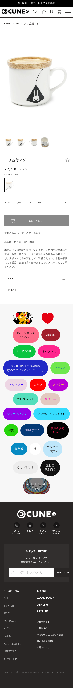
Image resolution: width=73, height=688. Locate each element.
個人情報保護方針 (46, 641)
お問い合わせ (43, 647)
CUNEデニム (32, 430)
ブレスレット (25, 399)
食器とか (50, 399)
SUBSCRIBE (63, 572)
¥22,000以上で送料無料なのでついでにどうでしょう (25, 368)
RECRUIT (42, 611)
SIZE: (7, 202)
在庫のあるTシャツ (58, 430)
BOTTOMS (10, 621)
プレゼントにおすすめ (52, 413)
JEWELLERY (11, 659)
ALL (17, 23)
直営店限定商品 (50, 467)
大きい (38, 384)
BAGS (7, 636)
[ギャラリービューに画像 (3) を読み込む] (33, 142)
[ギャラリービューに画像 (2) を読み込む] (21, 142)
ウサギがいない (52, 449)
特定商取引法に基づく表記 (50, 634)
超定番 (19, 449)
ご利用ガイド (43, 622)
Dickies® (51, 334)
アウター (58, 384)
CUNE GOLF (24, 351)
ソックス (60, 368)
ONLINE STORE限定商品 (36, 486)
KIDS (7, 628)
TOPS (7, 613)
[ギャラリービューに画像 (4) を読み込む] (45, 142)
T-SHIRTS (9, 605)
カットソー (16, 384)
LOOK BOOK (46, 597)
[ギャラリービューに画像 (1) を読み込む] (9, 142)
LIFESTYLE (10, 651)
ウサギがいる (25, 467)
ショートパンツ (17, 413)
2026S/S (22, 318)
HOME (7, 23)
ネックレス (49, 351)
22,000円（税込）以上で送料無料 (36, 3)
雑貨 (11, 430)
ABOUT (42, 591)
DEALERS (43, 604)
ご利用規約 (42, 628)
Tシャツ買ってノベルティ (26, 335)
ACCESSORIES (12, 643)
